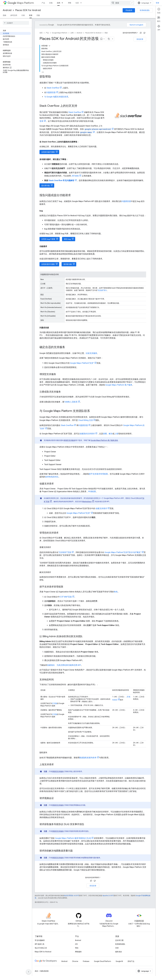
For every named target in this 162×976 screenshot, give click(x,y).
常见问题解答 (40, 940)
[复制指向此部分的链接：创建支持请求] (56, 483)
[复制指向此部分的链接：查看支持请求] (53, 547)
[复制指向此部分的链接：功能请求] (49, 246)
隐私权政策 (44, 971)
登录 (157, 3)
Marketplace (87, 501)
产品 (43, 3)
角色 (116, 592)
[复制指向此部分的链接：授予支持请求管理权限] (65, 586)
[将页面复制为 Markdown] (109, 39)
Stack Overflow (53, 88)
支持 (117, 948)
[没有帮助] (144, 33)
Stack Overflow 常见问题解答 (61, 180)
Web (76, 948)
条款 (36, 971)
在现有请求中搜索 (48, 264)
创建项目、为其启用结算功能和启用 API (64, 665)
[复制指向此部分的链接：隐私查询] (49, 752)
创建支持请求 (101, 508)
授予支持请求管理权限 (98, 474)
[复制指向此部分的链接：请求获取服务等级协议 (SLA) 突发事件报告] (86, 824)
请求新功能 (67, 264)
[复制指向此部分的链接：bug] (45, 210)
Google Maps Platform (59, 33)
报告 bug (67, 239)
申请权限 (92, 491)
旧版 (38, 15)
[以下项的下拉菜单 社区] (82, 3)
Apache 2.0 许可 (108, 895)
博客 (69, 3)
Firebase (86, 961)
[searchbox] (16, 23)
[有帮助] (141, 33)
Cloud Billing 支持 (85, 420)
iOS (76, 944)
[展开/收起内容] (49, 45)
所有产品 (131, 961)
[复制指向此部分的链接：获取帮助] (53, 76)
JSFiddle (75, 176)
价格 (51, 3)
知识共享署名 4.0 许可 (71, 895)
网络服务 (78, 952)
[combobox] (122, 3)
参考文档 (13, 15)
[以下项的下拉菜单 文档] (63, 3)
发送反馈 (140, 39)
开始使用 (128, 10)
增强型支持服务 (69, 440)
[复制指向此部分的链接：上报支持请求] (56, 764)
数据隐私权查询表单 (87, 757)
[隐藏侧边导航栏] (28, 971)
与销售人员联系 (70, 402)
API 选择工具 (39, 944)
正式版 (54, 703)
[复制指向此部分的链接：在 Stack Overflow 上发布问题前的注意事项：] (81, 141)
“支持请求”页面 (64, 552)
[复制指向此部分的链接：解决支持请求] (53, 572)
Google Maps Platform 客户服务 (118, 385)
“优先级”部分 (102, 290)
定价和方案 (119, 940)
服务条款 (118, 952)
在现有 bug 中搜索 (48, 239)
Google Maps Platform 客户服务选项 (104, 440)
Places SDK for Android (28, 10)
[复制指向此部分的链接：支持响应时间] (56, 679)
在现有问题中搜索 (48, 152)
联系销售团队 (145, 10)
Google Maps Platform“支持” (82, 363)
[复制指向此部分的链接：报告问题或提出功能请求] (73, 195)
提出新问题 (45, 185)
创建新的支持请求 (87, 433)
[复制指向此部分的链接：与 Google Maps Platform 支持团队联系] (92, 411)
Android (7, 10)
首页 (41, 33)
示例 (23, 15)
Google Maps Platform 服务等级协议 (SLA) (73, 838)
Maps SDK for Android (43, 952)
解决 (111, 433)
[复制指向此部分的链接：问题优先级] (51, 327)
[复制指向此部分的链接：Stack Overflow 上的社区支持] (79, 106)
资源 (30, 15)
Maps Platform (25, 3)
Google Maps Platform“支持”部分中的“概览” (123, 552)
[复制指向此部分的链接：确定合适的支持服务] (67, 347)
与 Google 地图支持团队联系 (56, 97)
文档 (58, 3)
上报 (116, 433)
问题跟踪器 (51, 92)
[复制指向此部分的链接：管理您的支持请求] (60, 533)
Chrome (75, 961)
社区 (77, 3)
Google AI (119, 961)
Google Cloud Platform (102, 961)
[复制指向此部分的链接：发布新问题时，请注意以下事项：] (70, 159)
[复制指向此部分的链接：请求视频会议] (56, 798)
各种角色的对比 (51, 477)
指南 (4, 15)
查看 (105, 433)
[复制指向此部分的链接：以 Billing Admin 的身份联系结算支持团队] (85, 636)
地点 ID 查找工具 (41, 948)
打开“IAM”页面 (65, 597)
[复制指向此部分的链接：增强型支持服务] (58, 374)
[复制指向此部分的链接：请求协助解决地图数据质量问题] (75, 850)
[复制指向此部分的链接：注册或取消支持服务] (63, 392)
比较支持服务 (91, 353)
